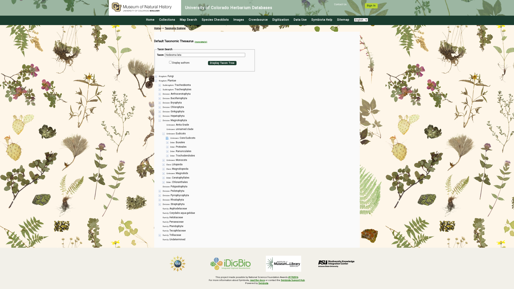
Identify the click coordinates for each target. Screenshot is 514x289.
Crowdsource (258, 19)
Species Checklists (215, 19)
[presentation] (257, 158)
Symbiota (263, 283)
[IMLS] (283, 264)
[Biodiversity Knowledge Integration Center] (336, 264)
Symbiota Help (321, 19)
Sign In (371, 5)
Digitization (280, 19)
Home (150, 19)
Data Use (300, 19)
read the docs (257, 280)
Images (239, 19)
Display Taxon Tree (222, 63)
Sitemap (343, 19)
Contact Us (340, 4)
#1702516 (293, 277)
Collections (167, 19)
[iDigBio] (230, 264)
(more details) (201, 42)
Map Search (188, 19)
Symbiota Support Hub (293, 280)
